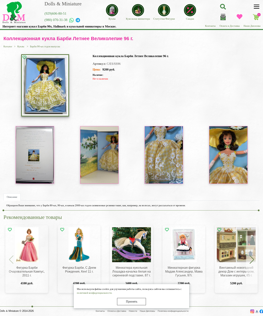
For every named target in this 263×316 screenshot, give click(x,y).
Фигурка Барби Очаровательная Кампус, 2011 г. (27, 271)
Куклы (21, 46)
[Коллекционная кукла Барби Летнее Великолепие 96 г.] (45, 85)
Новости (133, 311)
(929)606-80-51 (55, 13)
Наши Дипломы (252, 25)
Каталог (7, 46)
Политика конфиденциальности (173, 311)
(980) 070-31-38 (55, 20)
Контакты (210, 25)
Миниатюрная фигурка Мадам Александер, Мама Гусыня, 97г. (184, 271)
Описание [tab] (12, 196)
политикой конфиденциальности (94, 292)
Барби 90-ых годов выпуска (45, 46)
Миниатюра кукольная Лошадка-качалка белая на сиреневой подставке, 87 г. (131, 271)
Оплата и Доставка (229, 25)
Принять (131, 301)
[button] (252, 260)
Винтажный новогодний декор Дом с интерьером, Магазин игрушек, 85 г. (236, 271)
